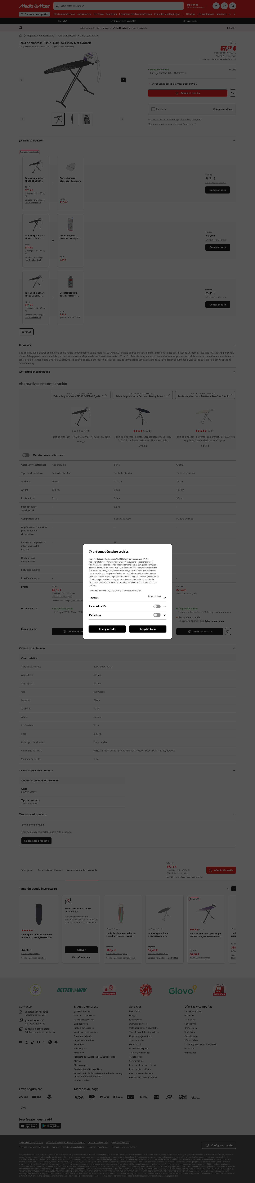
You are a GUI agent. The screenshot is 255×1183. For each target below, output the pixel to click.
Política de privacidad (97, 591)
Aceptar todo (148, 629)
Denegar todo (107, 629)
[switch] (157, 606)
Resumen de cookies (132, 591)
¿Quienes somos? (115, 591)
